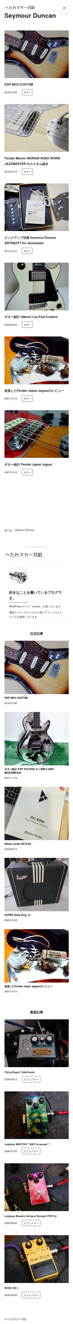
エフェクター (31, 1079)
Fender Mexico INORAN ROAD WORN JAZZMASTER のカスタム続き (32, 161)
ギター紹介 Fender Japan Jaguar (28, 464)
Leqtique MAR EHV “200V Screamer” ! (27, 1144)
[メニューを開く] (64, 8)
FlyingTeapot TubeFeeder (19, 1072)
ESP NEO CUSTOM (18, 84)
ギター (27, 92)
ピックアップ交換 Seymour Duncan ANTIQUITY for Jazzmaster (30, 240)
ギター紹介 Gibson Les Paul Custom (31, 316)
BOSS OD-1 (11, 1288)
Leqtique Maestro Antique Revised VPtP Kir (30, 1216)
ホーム (8, 530)
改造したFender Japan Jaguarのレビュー (34, 390)
